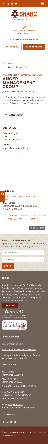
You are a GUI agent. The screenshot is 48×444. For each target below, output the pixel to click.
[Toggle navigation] (42, 3)
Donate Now (12, 47)
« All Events (8, 62)
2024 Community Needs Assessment (19, 349)
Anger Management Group (16, 148)
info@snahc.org (15, 404)
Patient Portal (34, 47)
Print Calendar (37, 228)
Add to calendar (16, 115)
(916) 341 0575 (24, 33)
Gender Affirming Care (12, 343)
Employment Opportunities (24, 40)
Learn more (10, 306)
